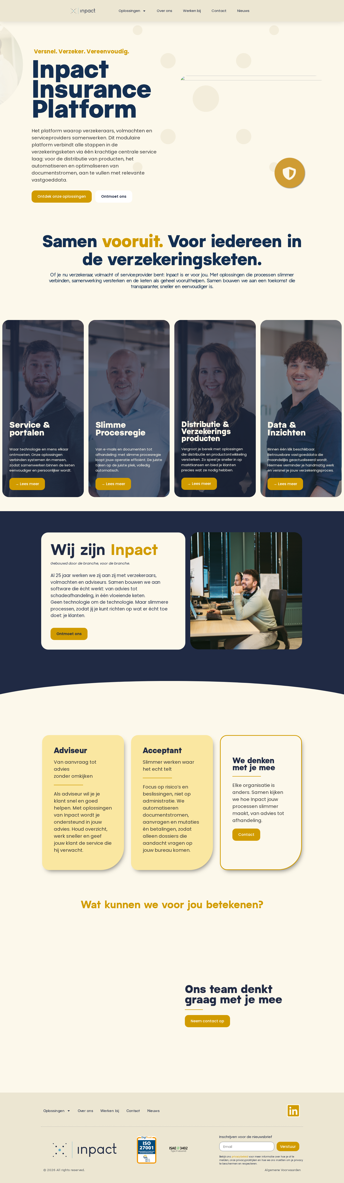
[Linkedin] (293, 1110)
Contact (219, 10)
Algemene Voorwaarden (283, 1170)
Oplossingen (129, 10)
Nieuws (243, 10)
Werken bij (192, 10)
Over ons (164, 10)
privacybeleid (240, 1156)
